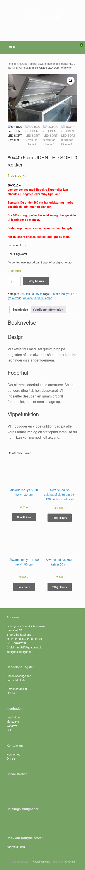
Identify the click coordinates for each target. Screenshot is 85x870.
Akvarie (28, 298)
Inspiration (13, 717)
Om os (11, 693)
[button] (71, 81)
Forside (12, 63)
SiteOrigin (69, 861)
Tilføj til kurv (35, 281)
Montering (13, 721)
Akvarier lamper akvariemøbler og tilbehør (43, 63)
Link (9, 730)
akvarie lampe (43, 298)
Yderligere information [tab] (48, 309)
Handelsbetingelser (19, 676)
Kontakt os (13, 754)
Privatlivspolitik (41, 861)
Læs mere (24, 587)
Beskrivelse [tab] (20, 309)
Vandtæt (12, 726)
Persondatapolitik (17, 689)
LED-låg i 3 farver (31, 294)
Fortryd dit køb (16, 680)
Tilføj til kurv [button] (24, 517)
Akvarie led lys (60, 294)
